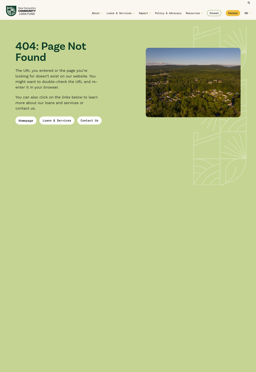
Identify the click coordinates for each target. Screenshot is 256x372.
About (96, 13)
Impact (143, 13)
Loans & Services (119, 13)
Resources (193, 13)
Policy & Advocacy (168, 13)
